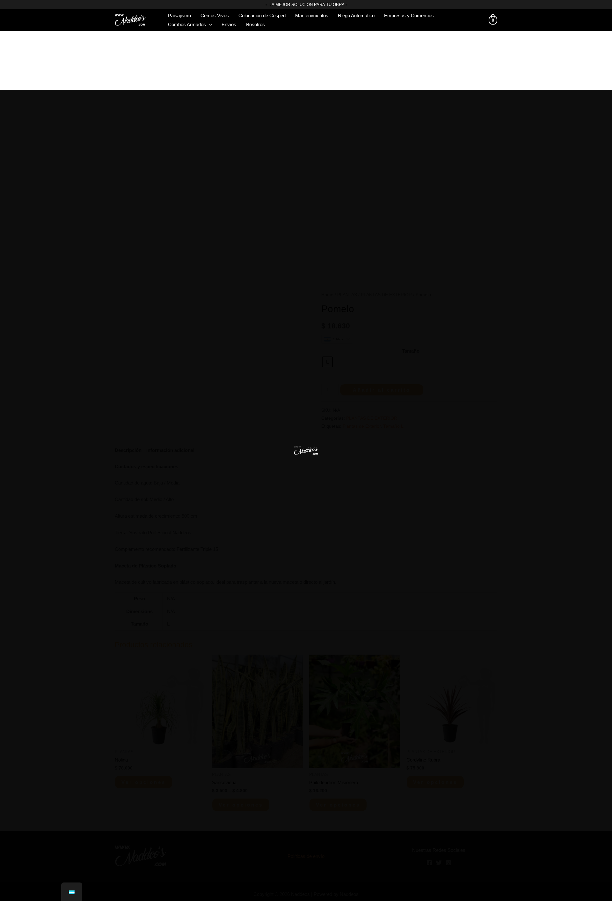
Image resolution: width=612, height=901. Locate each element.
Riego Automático (356, 15)
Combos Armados (187, 24)
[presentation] (209, 24)
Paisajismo (179, 15)
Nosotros (255, 24)
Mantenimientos (311, 15)
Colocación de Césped (262, 15)
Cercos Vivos (214, 15)
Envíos (229, 24)
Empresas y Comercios (409, 15)
